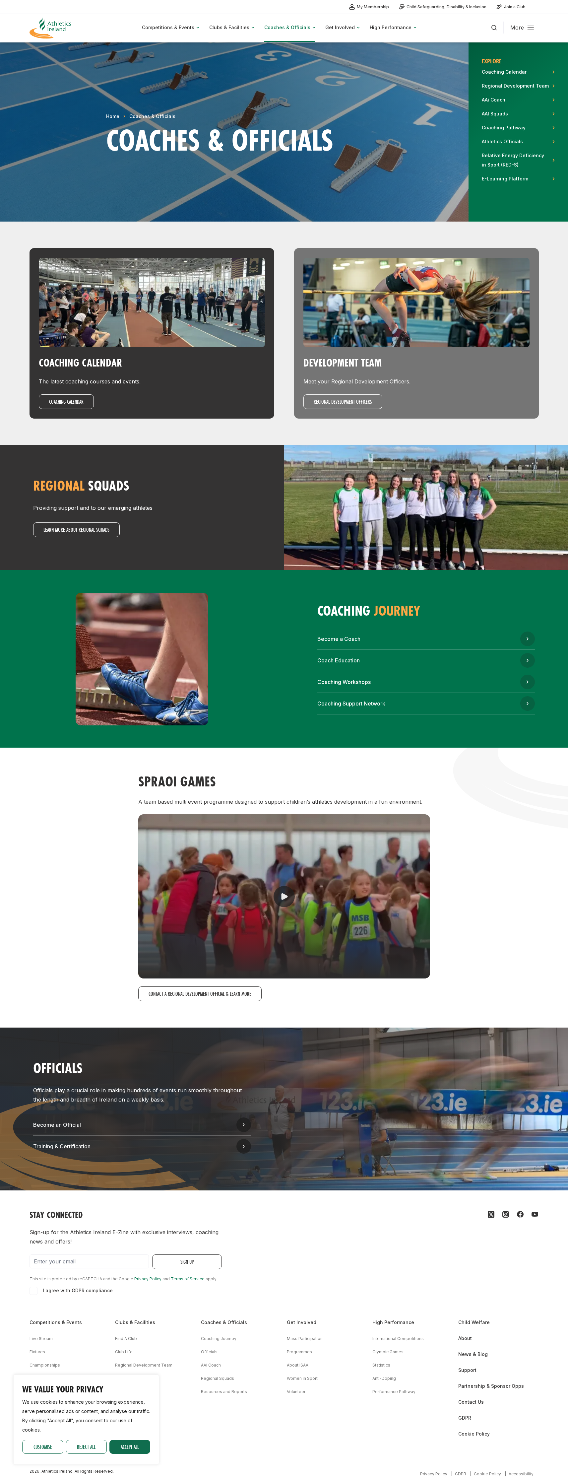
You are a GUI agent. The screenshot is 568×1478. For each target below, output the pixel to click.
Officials (209, 1351)
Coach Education (338, 660)
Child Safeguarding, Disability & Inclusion (446, 6)
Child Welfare (474, 1322)
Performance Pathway (393, 1391)
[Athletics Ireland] (51, 28)
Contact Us (471, 1402)
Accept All (130, 1446)
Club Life (124, 1351)
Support (467, 1370)
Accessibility (521, 1473)
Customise (42, 1446)
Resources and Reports (224, 1391)
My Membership (373, 6)
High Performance (393, 1322)
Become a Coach (338, 639)
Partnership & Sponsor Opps (491, 1386)
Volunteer (296, 1391)
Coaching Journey (218, 1338)
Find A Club (126, 1338)
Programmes (299, 1351)
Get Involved (301, 1322)
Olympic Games (388, 1351)
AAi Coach (211, 1365)
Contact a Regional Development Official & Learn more (200, 993)
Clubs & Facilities (135, 1322)
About (465, 1338)
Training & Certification (62, 1146)
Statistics (381, 1365)
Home (112, 116)
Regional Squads (217, 1378)
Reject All (86, 1446)
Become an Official (57, 1124)
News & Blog (473, 1354)
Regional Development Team (143, 1365)
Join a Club (515, 6)
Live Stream (41, 1338)
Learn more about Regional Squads (76, 529)
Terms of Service (188, 1278)
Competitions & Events (56, 1322)
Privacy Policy (147, 1278)
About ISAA (297, 1365)
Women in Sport (302, 1378)
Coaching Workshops (344, 682)
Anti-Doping (384, 1378)
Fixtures (37, 1351)
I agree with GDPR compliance (78, 1290)
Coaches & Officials (152, 116)
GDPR (464, 1418)
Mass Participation (305, 1338)
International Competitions (398, 1338)
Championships (45, 1365)
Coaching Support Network (351, 703)
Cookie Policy (474, 1434)
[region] (86, 1420)
